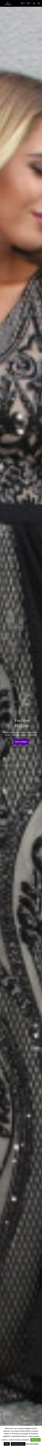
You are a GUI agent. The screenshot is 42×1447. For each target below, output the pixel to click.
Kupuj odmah (21, 742)
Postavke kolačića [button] (18, 1444)
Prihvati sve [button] (35, 1440)
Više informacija (32, 1444)
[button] (23, 3)
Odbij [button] (6, 1444)
